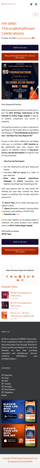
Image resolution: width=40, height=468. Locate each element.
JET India (5, 378)
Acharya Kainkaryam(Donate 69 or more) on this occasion (20, 57)
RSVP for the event (20, 48)
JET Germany (7, 386)
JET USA (5, 381)
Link (17, 214)
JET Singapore (7, 392)
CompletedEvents (24, 38)
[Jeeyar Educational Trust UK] (9, 4)
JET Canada (6, 384)
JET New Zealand (8, 389)
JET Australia (7, 375)
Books (4, 395)
